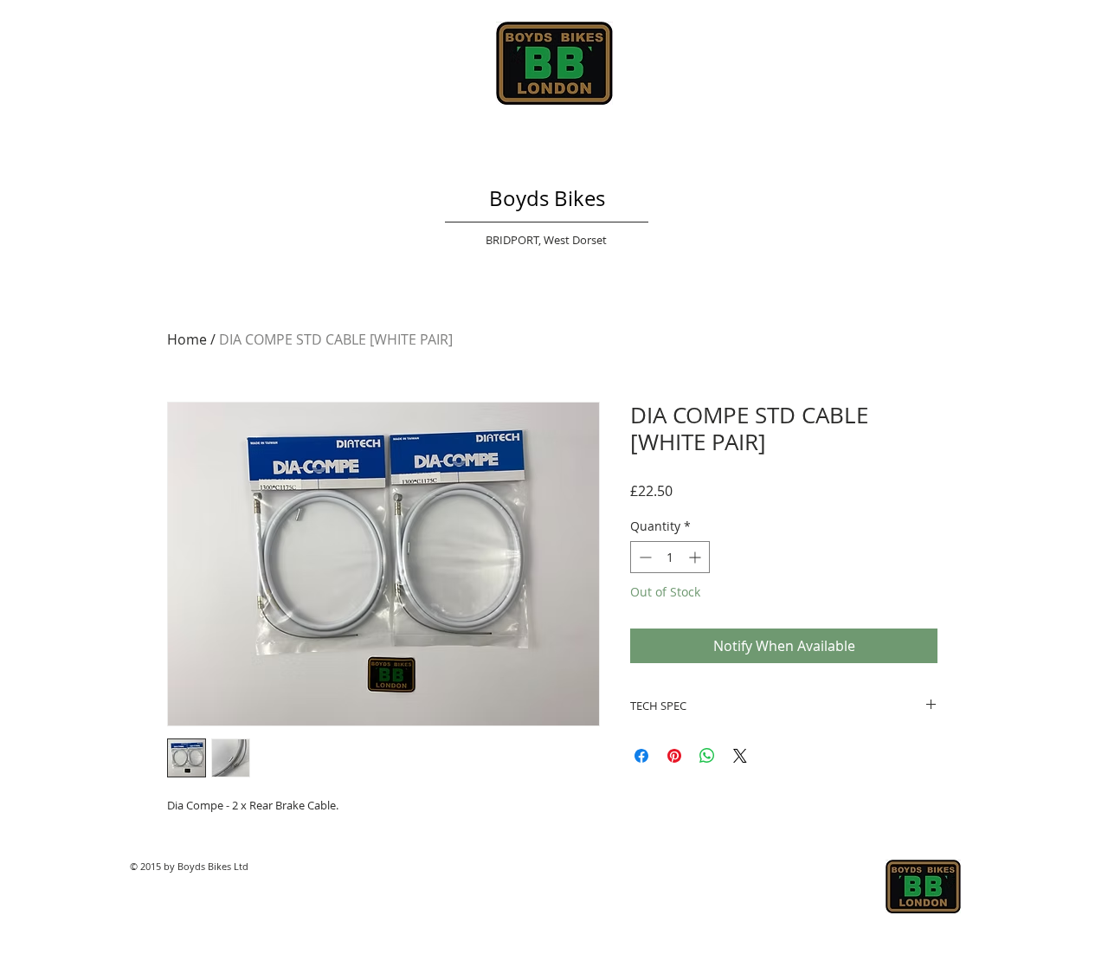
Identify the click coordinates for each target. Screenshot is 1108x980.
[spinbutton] (670, 557)
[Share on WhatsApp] (707, 755)
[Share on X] (740, 755)
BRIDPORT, (515, 240)
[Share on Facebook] (641, 755)
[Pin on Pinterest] (674, 755)
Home (187, 339)
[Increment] (696, 557)
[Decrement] (643, 557)
